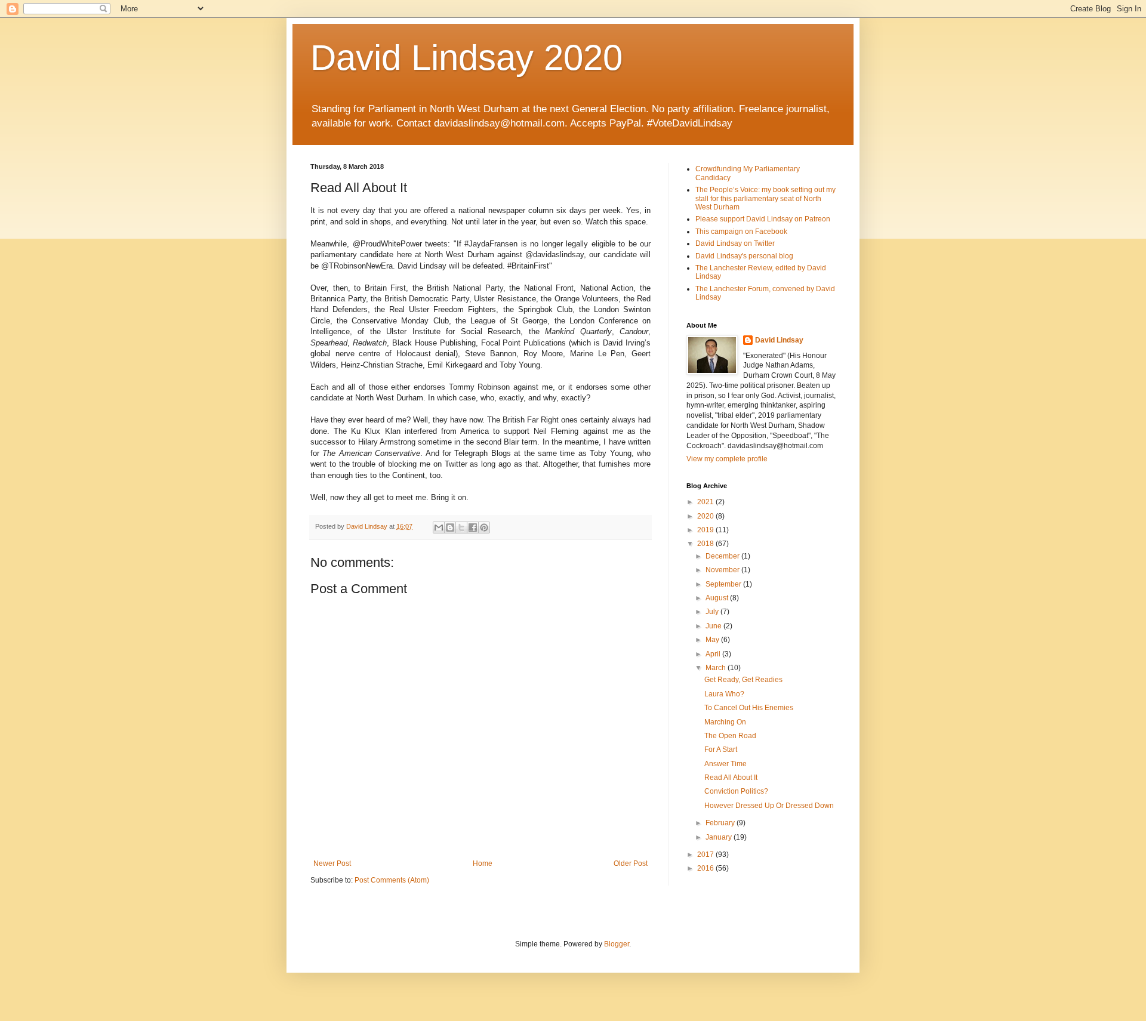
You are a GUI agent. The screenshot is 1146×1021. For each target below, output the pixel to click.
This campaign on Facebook (741, 231)
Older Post (631, 863)
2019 (706, 530)
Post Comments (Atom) (392, 880)
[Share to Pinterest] (484, 527)
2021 (706, 502)
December (723, 556)
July (713, 611)
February (721, 823)
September (724, 584)
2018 (706, 543)
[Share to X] (461, 527)
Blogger (616, 944)
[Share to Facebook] (473, 527)
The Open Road (730, 736)
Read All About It (730, 777)
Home (482, 863)
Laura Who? (724, 694)
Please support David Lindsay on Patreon (762, 219)
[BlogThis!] (450, 527)
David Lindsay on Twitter (735, 243)
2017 (706, 854)
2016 (706, 868)
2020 (706, 516)
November (723, 570)
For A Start (720, 749)
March (717, 668)
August (718, 598)
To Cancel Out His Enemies (748, 708)
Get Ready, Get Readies (743, 679)
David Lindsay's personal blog (744, 256)
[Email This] (439, 527)
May (713, 640)
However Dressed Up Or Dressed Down (769, 805)
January (720, 837)
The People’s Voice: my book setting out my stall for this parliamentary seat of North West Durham (765, 198)
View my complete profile (727, 459)
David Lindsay (779, 340)
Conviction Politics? (736, 791)
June (714, 626)
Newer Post (332, 863)
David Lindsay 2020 (466, 58)
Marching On (725, 722)
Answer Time (725, 764)
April (714, 654)
